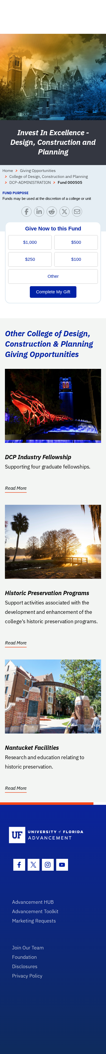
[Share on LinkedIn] (40, 213)
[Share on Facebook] (27, 213)
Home (7, 170)
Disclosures (24, 966)
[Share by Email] (78, 213)
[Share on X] (65, 213)
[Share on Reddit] (53, 213)
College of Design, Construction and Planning (48, 176)
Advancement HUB (33, 902)
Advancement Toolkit (35, 911)
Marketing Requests (34, 920)
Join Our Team (28, 947)
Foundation (24, 957)
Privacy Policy (27, 975)
